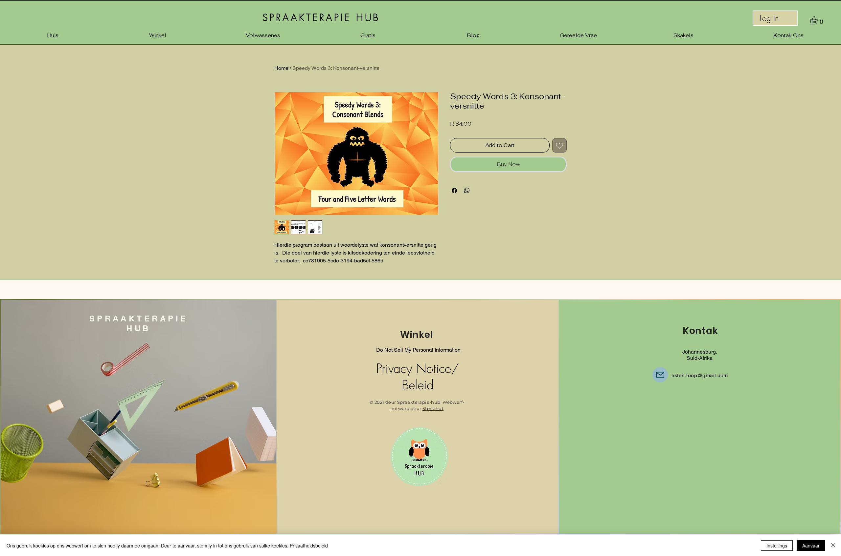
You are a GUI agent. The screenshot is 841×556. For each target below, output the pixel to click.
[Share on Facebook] (454, 191)
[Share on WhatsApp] (467, 191)
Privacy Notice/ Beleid (417, 376)
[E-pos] (660, 374)
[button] (818, 20)
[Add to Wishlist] (559, 145)
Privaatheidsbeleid (309, 545)
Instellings (776, 545)
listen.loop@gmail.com (699, 375)
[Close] (833, 545)
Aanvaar (811, 545)
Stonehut (432, 408)
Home (281, 68)
